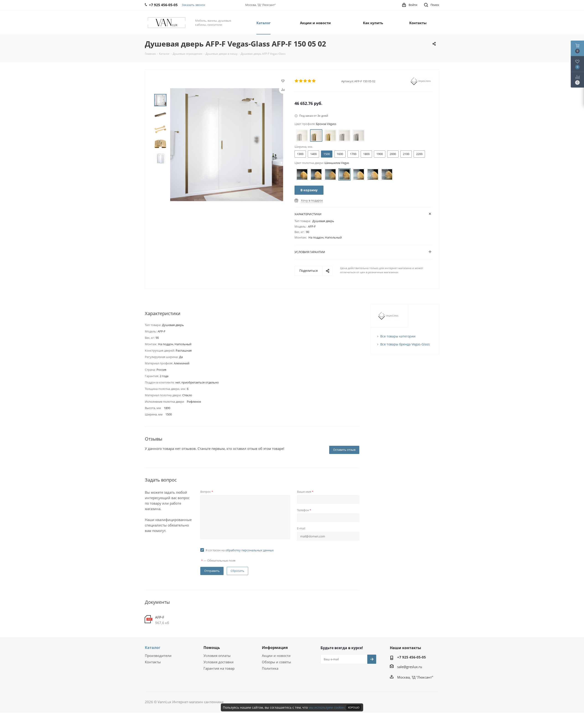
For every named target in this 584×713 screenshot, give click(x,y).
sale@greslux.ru (409, 666)
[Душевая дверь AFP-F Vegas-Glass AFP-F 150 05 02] (226, 144)
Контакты (153, 662)
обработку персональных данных (249, 550)
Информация (275, 647)
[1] (297, 81)
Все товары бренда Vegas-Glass (405, 344)
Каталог (152, 647)
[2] (301, 81)
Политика (270, 668)
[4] (310, 81)
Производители (158, 655)
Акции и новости (276, 655)
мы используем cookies (327, 707)
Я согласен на (240, 550)
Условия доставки (218, 662)
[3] (305, 81)
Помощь (211, 647)
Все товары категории (397, 336)
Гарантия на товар (219, 668)
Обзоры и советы (276, 662)
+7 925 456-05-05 (411, 657)
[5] (314, 81)
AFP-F (159, 617)
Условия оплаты (217, 655)
